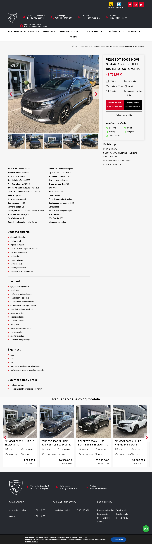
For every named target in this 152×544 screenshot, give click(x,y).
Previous (11, 94)
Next (96, 94)
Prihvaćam (118, 539)
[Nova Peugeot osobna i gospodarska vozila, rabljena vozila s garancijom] (12, 18)
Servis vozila (121, 510)
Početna (74, 46)
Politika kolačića (31, 542)
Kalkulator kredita (124, 115)
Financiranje (102, 514)
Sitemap (100, 522)
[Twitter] (141, 4)
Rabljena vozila (84, 46)
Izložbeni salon (122, 514)
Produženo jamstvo (105, 510)
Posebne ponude (104, 518)
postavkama (101, 540)
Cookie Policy (122, 518)
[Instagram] (135, 4)
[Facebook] (130, 4)
